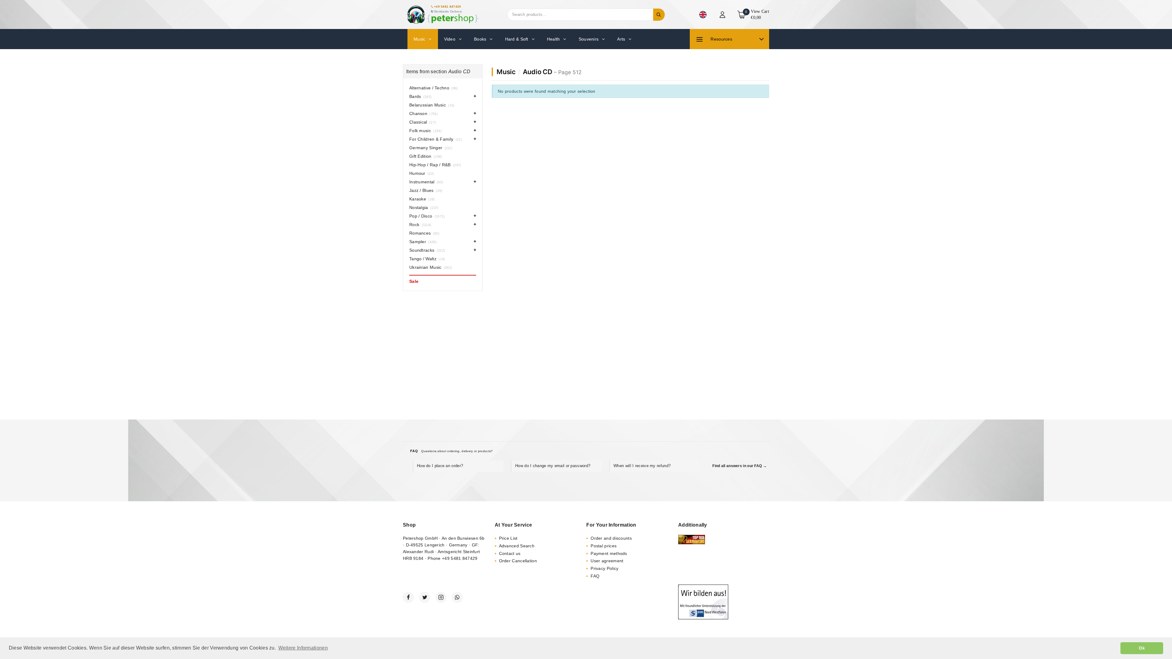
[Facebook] (408, 597)
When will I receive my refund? (642, 465)
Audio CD (537, 72)
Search (659, 15)
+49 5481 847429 (447, 6)
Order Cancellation (518, 560)
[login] (723, 15)
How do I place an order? (440, 465)
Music (506, 72)
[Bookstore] (442, 14)
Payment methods (609, 553)
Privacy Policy (604, 568)
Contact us (510, 553)
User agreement (607, 560)
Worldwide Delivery (448, 11)
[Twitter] (424, 597)
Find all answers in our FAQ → (739, 466)
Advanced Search (517, 545)
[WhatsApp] (457, 597)
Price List (508, 538)
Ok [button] (1142, 648)
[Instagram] (441, 597)
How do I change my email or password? (552, 465)
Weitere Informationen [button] (303, 647)
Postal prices (604, 545)
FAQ (595, 576)
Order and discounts (611, 538)
